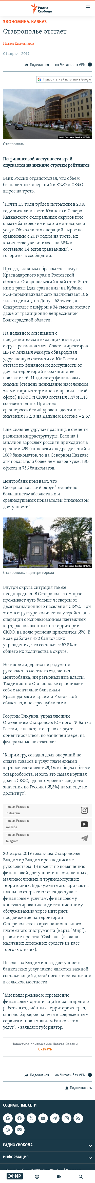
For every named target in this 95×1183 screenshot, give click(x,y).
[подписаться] (19, 1130)
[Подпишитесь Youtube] (43, 1118)
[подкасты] (37, 1176)
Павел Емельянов (18, 44)
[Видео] (59, 1176)
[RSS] (78, 1118)
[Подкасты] (8, 1130)
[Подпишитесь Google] (8, 1118)
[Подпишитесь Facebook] (19, 1118)
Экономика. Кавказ (25, 22)
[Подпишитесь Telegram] (55, 1118)
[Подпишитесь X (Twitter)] (31, 1118)
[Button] (37, 65)
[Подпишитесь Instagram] (66, 1118)
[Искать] (80, 1176)
